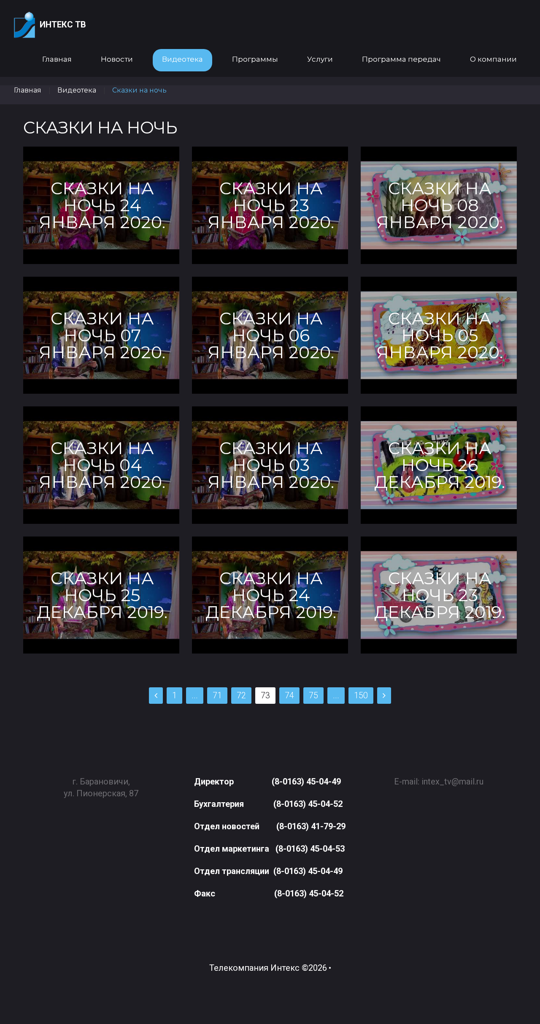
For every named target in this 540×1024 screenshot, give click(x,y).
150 (361, 695)
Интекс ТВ (63, 24)
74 (289, 695)
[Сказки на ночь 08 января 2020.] (439, 205)
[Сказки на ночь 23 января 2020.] (270, 205)
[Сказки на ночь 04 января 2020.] (101, 464)
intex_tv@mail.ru (452, 781)
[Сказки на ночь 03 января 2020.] (270, 464)
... (195, 695)
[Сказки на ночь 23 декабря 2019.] (439, 595)
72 (241, 695)
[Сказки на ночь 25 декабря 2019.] (101, 595)
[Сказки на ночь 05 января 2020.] (439, 335)
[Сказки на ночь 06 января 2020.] (270, 335)
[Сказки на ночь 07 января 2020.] (101, 335)
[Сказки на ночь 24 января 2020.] (101, 205)
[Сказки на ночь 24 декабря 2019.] (270, 595)
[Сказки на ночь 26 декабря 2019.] (439, 464)
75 (313, 695)
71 (217, 695)
